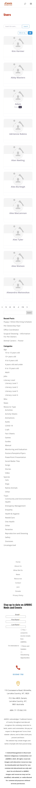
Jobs (5, 376)
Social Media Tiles (12, 461)
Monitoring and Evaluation (16, 449)
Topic (6, 496)
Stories (8, 469)
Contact (18, 583)
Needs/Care (10, 517)
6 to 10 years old (12, 368)
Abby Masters (18, 77)
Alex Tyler (18, 239)
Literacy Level (9, 380)
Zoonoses (9, 541)
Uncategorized (10, 545)
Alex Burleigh (18, 186)
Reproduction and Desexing (16, 533)
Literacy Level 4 (11, 395)
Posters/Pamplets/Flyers (15, 453)
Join (18, 587)
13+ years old (10, 356)
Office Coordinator (11, 330)
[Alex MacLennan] (18, 210)
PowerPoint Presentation (15, 457)
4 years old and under (14, 364)
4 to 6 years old (11, 360)
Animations (9, 418)
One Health (9, 521)
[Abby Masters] (18, 74)
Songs (7, 465)
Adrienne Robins (18, 134)
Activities (9, 410)
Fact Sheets (10, 433)
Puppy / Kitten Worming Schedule (18, 322)
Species (7, 477)
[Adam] (18, 101)
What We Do (18, 570)
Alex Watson (18, 266)
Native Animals (11, 488)
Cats (7, 480)
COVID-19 (9, 426)
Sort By (22, 33)
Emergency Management (15, 506)
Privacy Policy (18, 595)
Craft (7, 430)
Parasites (9, 529)
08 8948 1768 (18, 674)
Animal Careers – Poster (14, 341)
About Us (18, 566)
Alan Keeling (18, 160)
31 (22, 307)
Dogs (7, 484)
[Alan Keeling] (18, 157)
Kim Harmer (18, 51)
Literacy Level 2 (11, 387)
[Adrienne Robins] (18, 131)
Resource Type (10, 407)
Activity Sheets (11, 414)
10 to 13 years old (12, 353)
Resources (18, 578)
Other (7, 492)
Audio (7, 422)
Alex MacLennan (18, 213)
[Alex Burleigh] (18, 184)
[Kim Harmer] (18, 48)
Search (26, 26)
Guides (8, 441)
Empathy (8, 510)
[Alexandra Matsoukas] (18, 289)
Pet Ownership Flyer (12, 326)
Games (8, 437)
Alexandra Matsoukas (18, 292)
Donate (18, 591)
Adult (7, 372)
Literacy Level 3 (11, 391)
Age (5, 349)
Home (18, 562)
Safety (7, 537)
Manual (8, 445)
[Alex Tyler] (18, 237)
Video (7, 473)
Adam (18, 104)
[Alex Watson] (18, 263)
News (6, 403)
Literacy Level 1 (11, 383)
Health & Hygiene (12, 514)
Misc (5, 399)
